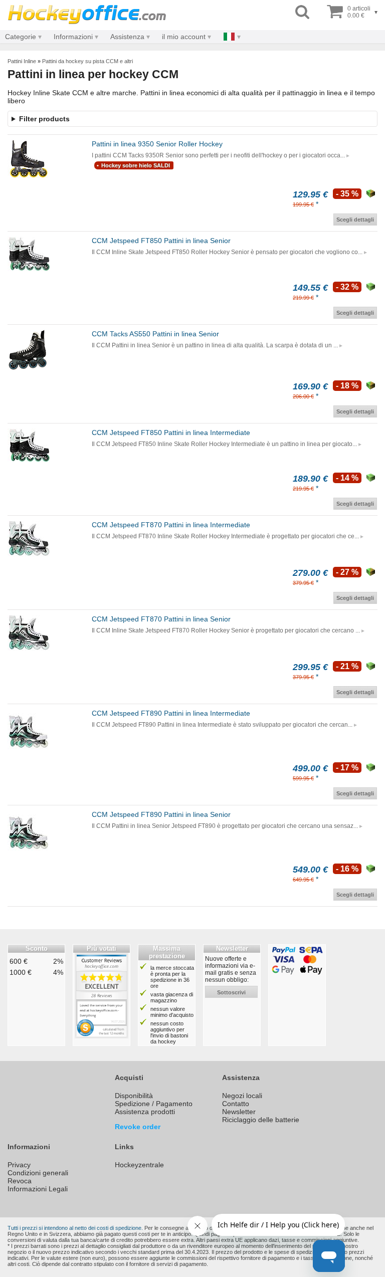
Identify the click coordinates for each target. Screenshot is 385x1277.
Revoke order (137, 1127)
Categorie (20, 37)
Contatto (235, 1104)
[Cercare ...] (302, 12)
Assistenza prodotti (145, 1112)
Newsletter (239, 1112)
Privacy (19, 1165)
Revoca (20, 1181)
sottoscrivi (231, 992)
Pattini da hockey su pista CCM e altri (87, 61)
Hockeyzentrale (139, 1165)
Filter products (44, 119)
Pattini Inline (22, 61)
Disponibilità (134, 1096)
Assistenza (127, 37)
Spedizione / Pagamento (153, 1104)
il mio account (184, 37)
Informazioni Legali (38, 1189)
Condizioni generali (38, 1173)
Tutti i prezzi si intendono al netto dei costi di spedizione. (75, 1228)
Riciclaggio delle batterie (260, 1120)
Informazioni (73, 37)
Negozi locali (242, 1096)
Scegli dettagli (355, 220)
